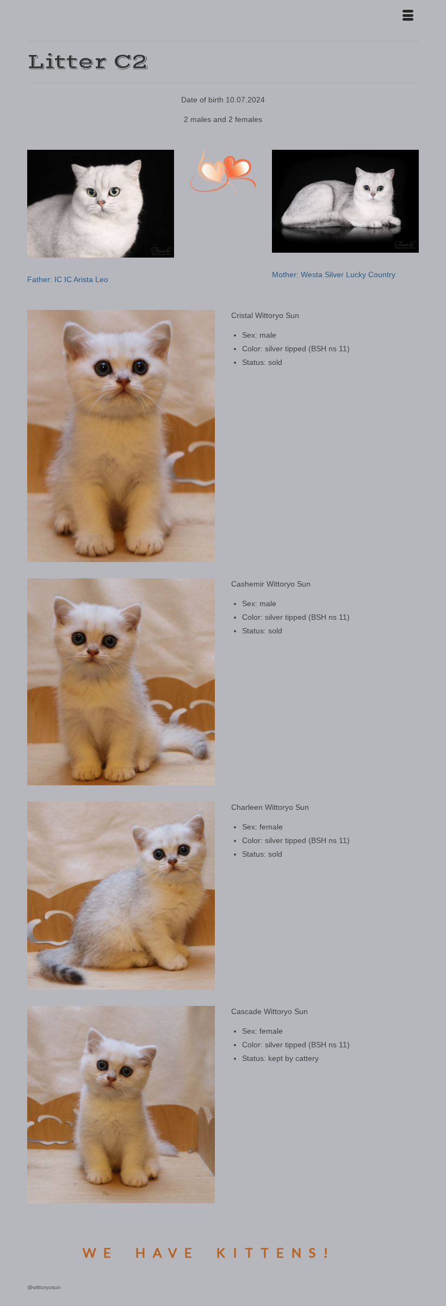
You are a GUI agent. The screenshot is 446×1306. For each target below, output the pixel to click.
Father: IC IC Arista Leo (67, 279)
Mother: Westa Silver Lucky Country (333, 274)
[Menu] (408, 16)
